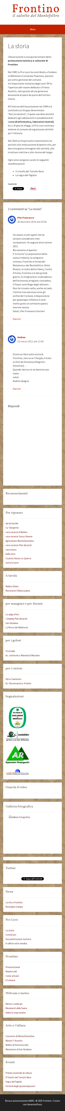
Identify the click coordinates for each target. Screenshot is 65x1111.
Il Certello (10, 651)
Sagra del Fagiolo (14, 1081)
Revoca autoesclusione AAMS (19, 1100)
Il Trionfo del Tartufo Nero (18, 1077)
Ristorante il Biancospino (18, 590)
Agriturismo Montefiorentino (20, 540)
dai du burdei (12, 523)
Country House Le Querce (18, 558)
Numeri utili (11, 971)
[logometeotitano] (18, 774)
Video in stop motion (16, 1012)
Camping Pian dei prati (16, 618)
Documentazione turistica (18, 939)
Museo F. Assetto (14, 1040)
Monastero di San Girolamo (19, 1049)
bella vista (10, 553)
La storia (10, 930)
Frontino (36, 9)
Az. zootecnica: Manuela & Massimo (23, 655)
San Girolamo (12, 623)
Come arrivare (12, 975)
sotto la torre (12, 562)
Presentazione (13, 967)
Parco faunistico (13, 679)
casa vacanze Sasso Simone (19, 536)
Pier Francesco (25, 217)
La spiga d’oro (12, 614)
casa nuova (11, 549)
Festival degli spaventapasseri (20, 1086)
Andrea (21, 337)
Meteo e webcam (14, 1003)
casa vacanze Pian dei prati (19, 545)
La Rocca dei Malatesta (17, 627)
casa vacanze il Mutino (16, 532)
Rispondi (17, 319)
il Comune (10, 980)
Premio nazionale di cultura (19, 1072)
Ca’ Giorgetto (12, 527)
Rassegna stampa (14, 906)
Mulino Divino (12, 586)
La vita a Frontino (14, 902)
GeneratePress (34, 1104)
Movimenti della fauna (16, 1008)
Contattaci (11, 934)
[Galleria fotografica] (32, 833)
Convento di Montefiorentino (20, 1036)
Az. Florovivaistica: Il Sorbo (18, 683)
